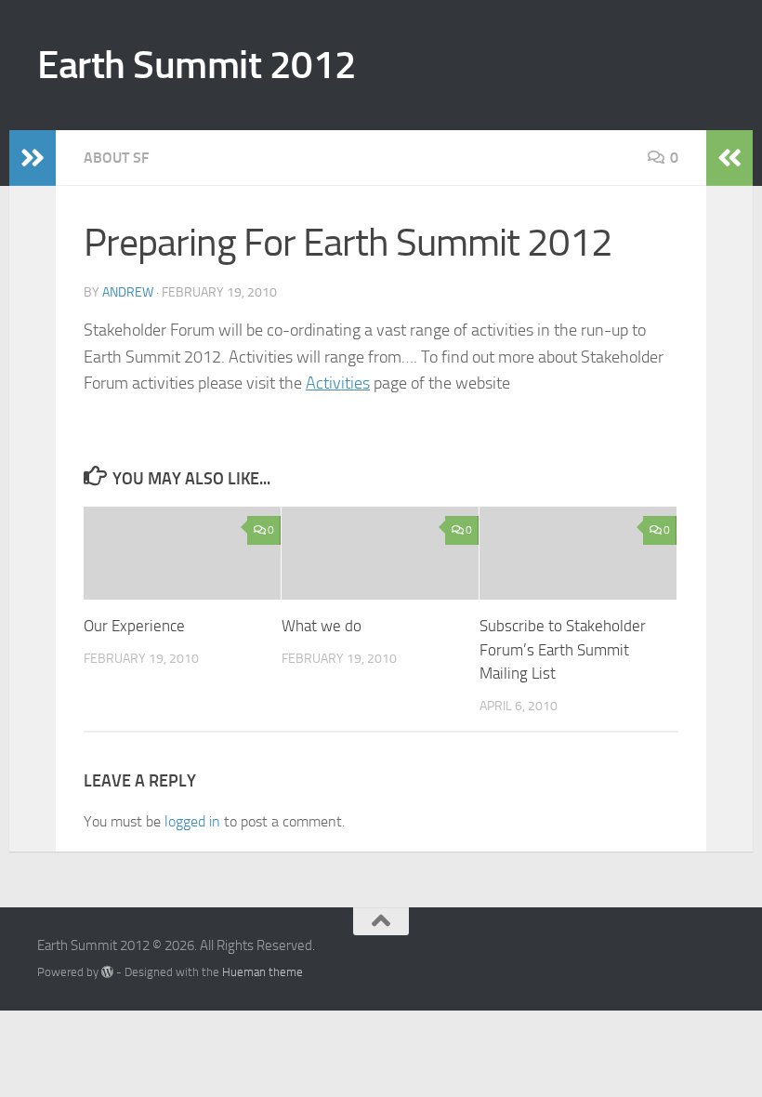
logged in (192, 821)
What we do (321, 625)
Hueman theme (262, 972)
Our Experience (134, 625)
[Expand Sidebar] (32, 158)
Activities (338, 383)
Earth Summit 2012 (197, 65)
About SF (116, 157)
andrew (127, 292)
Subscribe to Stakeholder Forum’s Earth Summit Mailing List (563, 649)
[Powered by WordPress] (107, 972)
